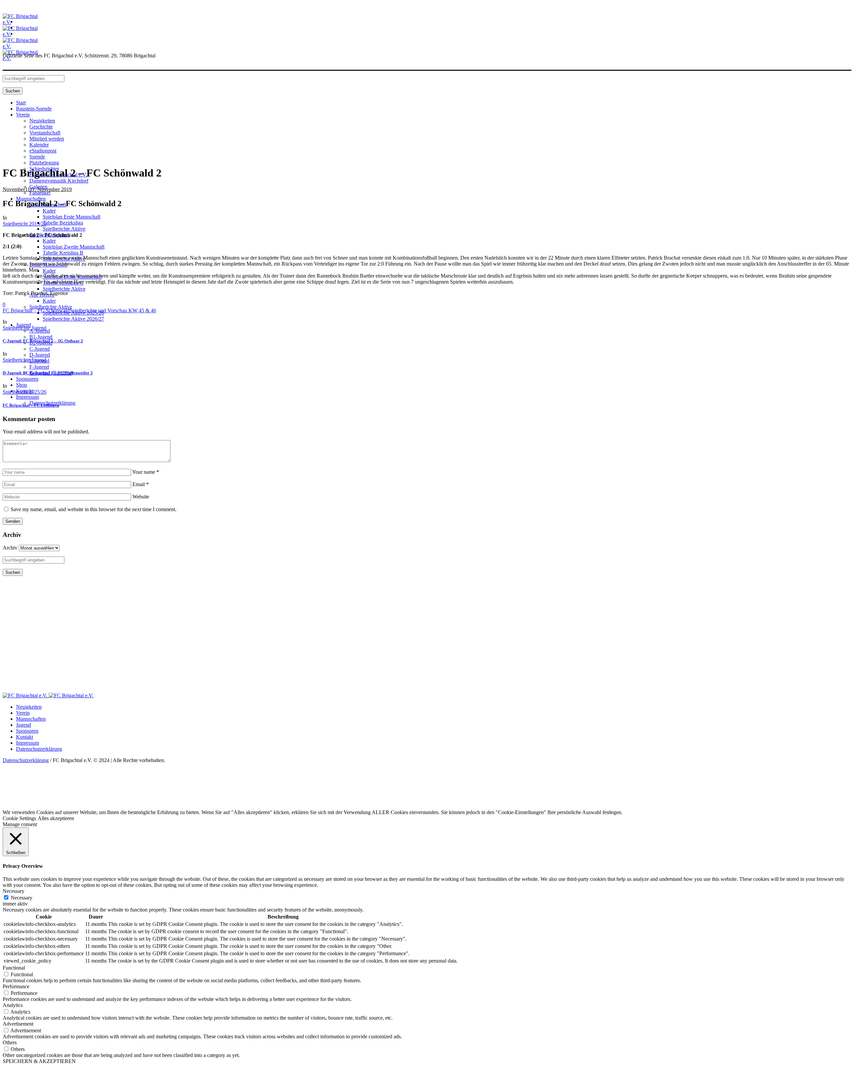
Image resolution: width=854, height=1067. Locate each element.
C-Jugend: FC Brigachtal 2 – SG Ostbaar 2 (43, 340)
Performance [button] (16, 986)
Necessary (21, 898)
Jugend (23, 725)
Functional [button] (14, 968)
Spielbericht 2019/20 (24, 224)
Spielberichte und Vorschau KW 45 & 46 (112, 310)
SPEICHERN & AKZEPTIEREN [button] (39, 1061)
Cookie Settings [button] (19, 818)
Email (140, 484)
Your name (145, 472)
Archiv (10, 548)
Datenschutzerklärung (39, 749)
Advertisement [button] (18, 1024)
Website (140, 496)
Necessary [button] (13, 891)
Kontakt (24, 737)
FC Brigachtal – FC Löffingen (31, 405)
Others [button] (10, 1042)
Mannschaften (31, 719)
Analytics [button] (13, 1005)
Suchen (12, 90)
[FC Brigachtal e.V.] (48, 695)
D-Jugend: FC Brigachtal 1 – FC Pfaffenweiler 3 (48, 372)
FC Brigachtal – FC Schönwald (36, 310)
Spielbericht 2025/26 (24, 392)
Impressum (27, 743)
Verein (23, 713)
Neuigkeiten (29, 707)
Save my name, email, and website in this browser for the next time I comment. (93, 509)
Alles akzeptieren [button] (56, 818)
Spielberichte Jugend (24, 328)
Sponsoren (27, 731)
